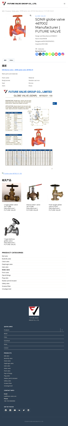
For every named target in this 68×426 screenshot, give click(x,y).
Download (7, 340)
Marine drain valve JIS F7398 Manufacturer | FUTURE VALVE (33, 207)
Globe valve (40, 16)
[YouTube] (15, 410)
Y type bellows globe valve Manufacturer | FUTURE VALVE (10, 241)
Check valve (5, 261)
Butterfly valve (6, 259)
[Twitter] (24, 410)
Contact (6, 348)
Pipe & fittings (6, 275)
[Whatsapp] (46, 54)
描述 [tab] (5, 60)
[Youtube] (56, 54)
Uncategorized (6, 289)
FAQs (5, 337)
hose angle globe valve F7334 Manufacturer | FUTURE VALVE (55, 207)
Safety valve (5, 283)
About (5, 333)
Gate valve (5, 267)
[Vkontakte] (59, 54)
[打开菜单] (64, 3)
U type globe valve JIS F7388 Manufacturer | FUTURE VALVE (11, 207)
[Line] (53, 54)
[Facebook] (36, 54)
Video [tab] (11, 60)
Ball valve (5, 256)
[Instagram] (62, 54)
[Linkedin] (43, 54)
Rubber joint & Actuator (9, 281)
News (5, 344)
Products (6, 330)
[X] (40, 54)
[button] (30, 15)
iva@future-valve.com (10, 396)
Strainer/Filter (6, 286)
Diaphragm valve (7, 264)
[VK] (19, 410)
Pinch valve (5, 272)
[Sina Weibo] (49, 54)
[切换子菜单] (62, 330)
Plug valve (5, 278)
